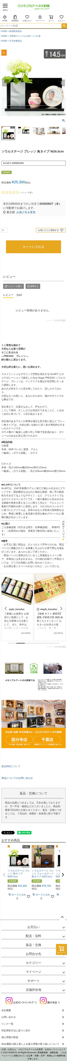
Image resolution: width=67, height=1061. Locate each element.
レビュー (61, 21)
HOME (4, 21)
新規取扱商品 (15, 31)
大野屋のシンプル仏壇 (19, 36)
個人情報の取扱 (9, 1037)
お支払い (33, 927)
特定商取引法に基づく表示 (15, 1030)
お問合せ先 (33, 954)
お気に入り (27, 21)
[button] (61, 608)
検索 (64, 25)
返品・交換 (33, 945)
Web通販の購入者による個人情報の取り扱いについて (30, 1044)
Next (61, 83)
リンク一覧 (7, 1023)
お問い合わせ (8, 1017)
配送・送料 (33, 936)
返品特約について (11, 766)
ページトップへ (62, 917)
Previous (5, 83)
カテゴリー (33, 963)
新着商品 (15, 21)
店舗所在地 (33, 989)
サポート (33, 981)
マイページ (40, 21)
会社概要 (6, 1010)
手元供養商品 (15, 41)
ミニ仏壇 (36, 36)
